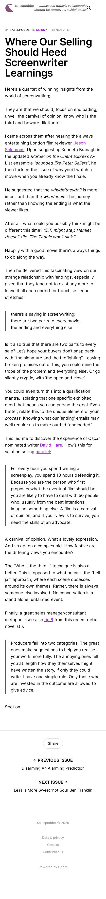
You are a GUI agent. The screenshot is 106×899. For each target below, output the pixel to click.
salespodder (21, 30)
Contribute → (53, 852)
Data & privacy (53, 837)
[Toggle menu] (98, 8)
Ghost (63, 867)
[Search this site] (88, 8)
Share (53, 743)
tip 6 (48, 619)
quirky (41, 30)
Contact (53, 845)
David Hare (51, 445)
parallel (42, 451)
